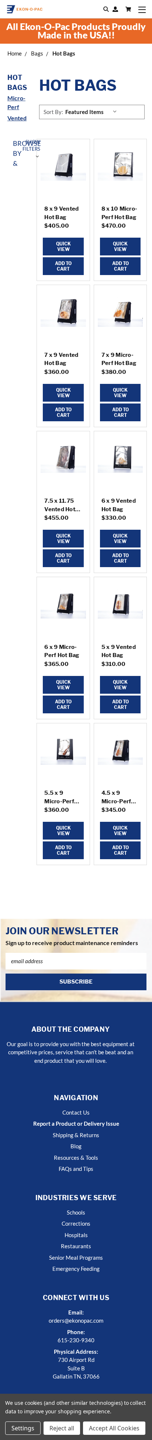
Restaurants (76, 1246)
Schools (76, 1212)
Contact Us (76, 1112)
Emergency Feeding (76, 1268)
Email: (76, 1312)
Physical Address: (76, 1351)
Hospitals (76, 1235)
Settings (22, 1428)
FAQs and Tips (76, 1168)
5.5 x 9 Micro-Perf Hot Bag (59, 801)
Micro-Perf (16, 102)
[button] (21, 153)
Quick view (63, 246)
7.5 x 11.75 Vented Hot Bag (59, 509)
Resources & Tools (76, 1157)
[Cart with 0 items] (128, 9)
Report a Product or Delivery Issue (76, 1123)
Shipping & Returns (76, 1135)
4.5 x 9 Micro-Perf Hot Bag (116, 801)
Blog (76, 1146)
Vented (17, 117)
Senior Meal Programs (76, 1257)
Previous (11, 1433)
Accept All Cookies (114, 1428)
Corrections (76, 1223)
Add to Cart (63, 266)
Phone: (76, 1332)
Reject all (61, 1428)
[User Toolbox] (115, 9)
